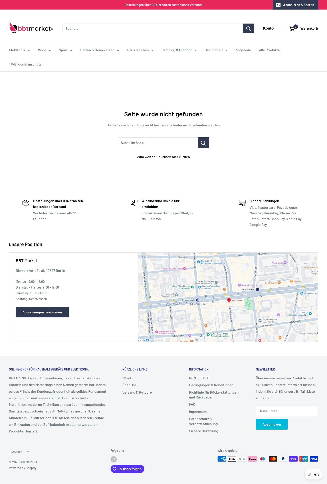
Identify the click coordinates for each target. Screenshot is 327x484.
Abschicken (271, 424)
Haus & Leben (138, 50)
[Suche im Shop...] (203, 142)
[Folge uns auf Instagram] (114, 459)
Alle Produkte (269, 50)
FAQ (192, 404)
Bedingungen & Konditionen (211, 385)
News (126, 378)
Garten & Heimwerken (97, 50)
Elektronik (17, 50)
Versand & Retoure (137, 392)
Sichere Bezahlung (203, 431)
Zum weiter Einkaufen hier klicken (163, 157)
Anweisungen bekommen (42, 312)
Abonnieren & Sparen (298, 5)
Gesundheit (214, 50)
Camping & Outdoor (176, 50)
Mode (42, 50)
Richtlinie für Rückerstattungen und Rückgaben (214, 394)
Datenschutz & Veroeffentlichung (203, 421)
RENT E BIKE (199, 378)
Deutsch (16, 451)
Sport (63, 50)
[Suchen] (248, 28)
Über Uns (129, 385)
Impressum (198, 411)
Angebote (243, 50)
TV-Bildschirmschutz (25, 64)
